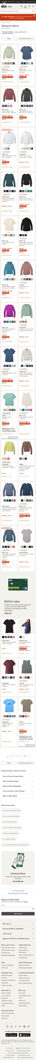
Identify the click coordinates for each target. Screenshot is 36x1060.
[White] (3, 148)
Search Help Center (7, 1013)
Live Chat (4, 1018)
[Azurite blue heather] (5, 279)
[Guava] (26, 716)
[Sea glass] (5, 410)
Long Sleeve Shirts (10, 839)
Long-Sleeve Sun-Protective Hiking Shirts (17, 844)
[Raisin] (8, 547)
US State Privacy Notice (23, 1050)
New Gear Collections (8, 980)
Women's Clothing (5, 22)
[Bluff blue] (23, 716)
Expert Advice (23, 975)
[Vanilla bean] (7, 410)
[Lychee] (10, 410)
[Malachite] (30, 106)
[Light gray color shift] (25, 366)
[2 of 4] (8, 60)
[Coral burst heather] (14, 547)
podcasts (28, 1026)
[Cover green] (14, 677)
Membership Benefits (8, 955)
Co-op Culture (6, 995)
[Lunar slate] (8, 148)
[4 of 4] (10, 60)
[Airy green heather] (27, 547)
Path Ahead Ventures (25, 983)
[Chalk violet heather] (10, 191)
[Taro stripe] (12, 410)
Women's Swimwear (11, 822)
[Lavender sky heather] (8, 106)
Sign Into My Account (8, 947)
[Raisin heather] (3, 106)
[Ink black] (11, 677)
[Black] (25, 63)
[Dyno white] (8, 677)
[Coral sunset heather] (11, 63)
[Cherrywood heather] (27, 106)
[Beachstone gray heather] (12, 366)
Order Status (23, 947)
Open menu (33, 6)
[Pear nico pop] (3, 459)
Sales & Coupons (24, 965)
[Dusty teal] (6, 637)
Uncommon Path (24, 980)
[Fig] (25, 279)
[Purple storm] (12, 500)
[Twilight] (27, 148)
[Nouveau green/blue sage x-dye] (23, 322)
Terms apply (8, 610)
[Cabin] (20, 459)
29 (25, 755)
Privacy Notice (10, 1050)
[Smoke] (20, 677)
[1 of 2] (8, 713)
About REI (22, 993)
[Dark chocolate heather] (30, 547)
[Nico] (8, 459)
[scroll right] (34, 63)
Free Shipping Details (25, 968)
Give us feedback (13, 893)
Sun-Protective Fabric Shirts (13, 827)
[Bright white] (31, 677)
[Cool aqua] (6, 148)
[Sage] (20, 716)
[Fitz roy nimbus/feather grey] (12, 716)
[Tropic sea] (22, 279)
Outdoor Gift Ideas (7, 965)
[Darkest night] (25, 547)
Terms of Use (9, 1048)
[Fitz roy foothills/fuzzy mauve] (5, 716)
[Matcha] (26, 459)
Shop (10, 7)
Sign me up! (18, 913)
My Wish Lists (5, 953)
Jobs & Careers (6, 993)
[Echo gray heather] (11, 547)
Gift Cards (4, 968)
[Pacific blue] (27, 279)
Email (2, 905)
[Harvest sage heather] (3, 63)
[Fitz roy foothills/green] (7, 716)
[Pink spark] (31, 410)
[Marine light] (25, 148)
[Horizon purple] (28, 410)
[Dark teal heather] (30, 366)
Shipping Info (23, 957)
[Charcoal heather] (12, 191)
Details (26, 901)
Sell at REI (4, 998)
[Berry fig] (3, 677)
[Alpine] (23, 459)
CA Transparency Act (24, 1055)
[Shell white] (3, 235)
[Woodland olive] (31, 191)
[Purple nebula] (10, 366)
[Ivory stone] (30, 63)
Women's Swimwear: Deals (12, 810)
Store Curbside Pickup (26, 955)
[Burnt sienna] (11, 637)
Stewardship (23, 1005)
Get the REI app (18, 881)
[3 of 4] (9, 60)
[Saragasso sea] (22, 63)
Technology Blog (24, 1003)
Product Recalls (10, 1055)
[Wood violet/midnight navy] (23, 235)
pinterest (20, 1026)
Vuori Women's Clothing (12, 816)
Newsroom (22, 1000)
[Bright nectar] (30, 148)
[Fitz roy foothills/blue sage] (10, 716)
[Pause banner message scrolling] (34, 16)
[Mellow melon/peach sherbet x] (26, 322)
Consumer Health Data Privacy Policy (18, 1053)
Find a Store (5, 1016)
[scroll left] (20, 63)
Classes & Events (24, 978)
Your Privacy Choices (24, 1048)
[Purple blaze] (5, 322)
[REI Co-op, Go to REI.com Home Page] (4, 6)
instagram (7, 1026)
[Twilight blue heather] (5, 191)
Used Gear (4, 983)
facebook (15, 1026)
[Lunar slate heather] (6, 63)
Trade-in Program (6, 985)
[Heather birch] (23, 677)
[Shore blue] (6, 677)
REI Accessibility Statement (25, 1057)
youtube (24, 1026)
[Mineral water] (14, 63)
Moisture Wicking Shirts (12, 833)
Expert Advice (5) (20, 32)
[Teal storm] (28, 191)
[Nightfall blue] (5, 500)
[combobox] (18, 11)
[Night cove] (26, 235)
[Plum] (30, 279)
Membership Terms (8, 1057)
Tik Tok (11, 1026)
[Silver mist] (22, 547)
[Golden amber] (30, 500)
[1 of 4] (25, 60)
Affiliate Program (6, 1001)
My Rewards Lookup (8, 950)
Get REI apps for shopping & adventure (18, 1031)
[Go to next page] (28, 756)
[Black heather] (8, 63)
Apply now (8, 613)
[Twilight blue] (7, 500)
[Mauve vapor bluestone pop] (6, 459)
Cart (29, 6)
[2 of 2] (9, 713)
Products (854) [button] (7, 32)
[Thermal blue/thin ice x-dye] (20, 322)
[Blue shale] (10, 322)
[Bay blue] (20, 637)
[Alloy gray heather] (27, 63)
